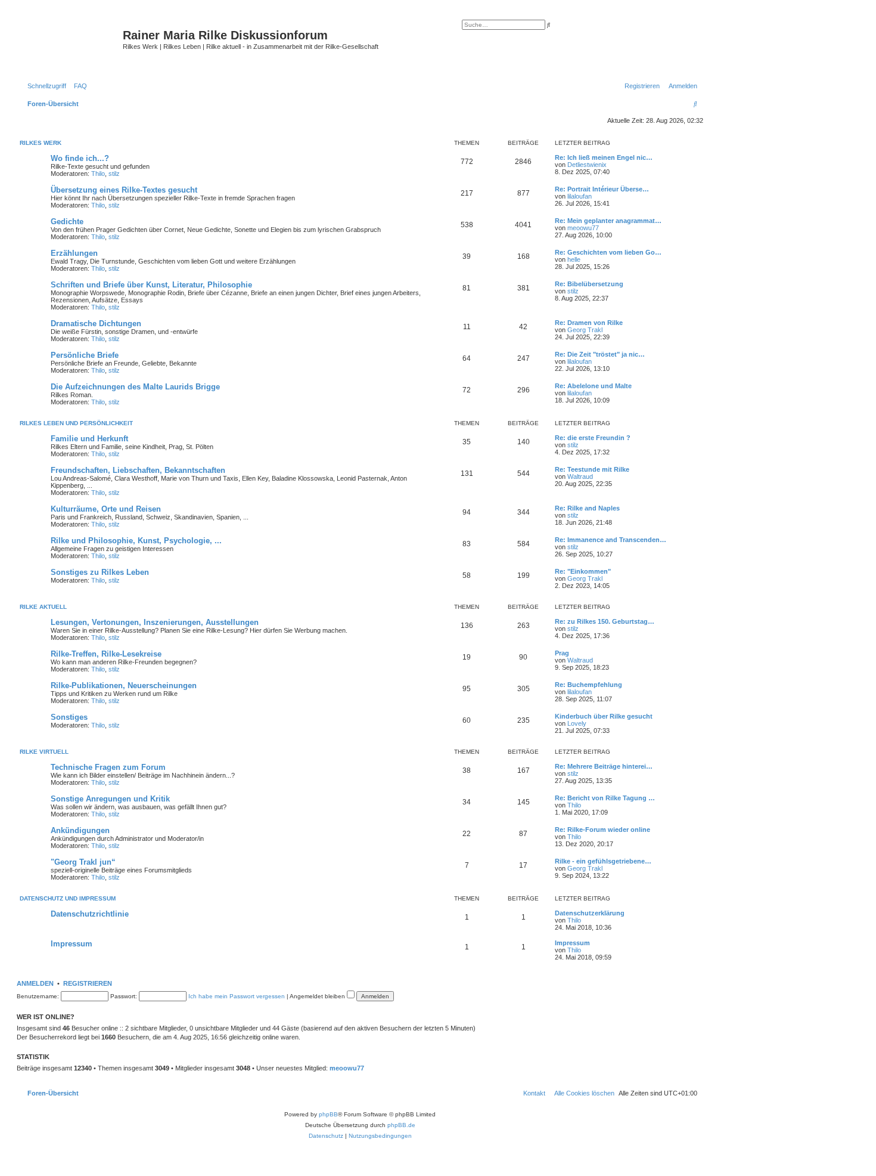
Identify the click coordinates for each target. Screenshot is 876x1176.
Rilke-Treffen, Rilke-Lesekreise (106, 653)
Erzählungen (74, 253)
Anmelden (35, 983)
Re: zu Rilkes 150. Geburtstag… (604, 621)
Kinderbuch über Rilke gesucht (604, 716)
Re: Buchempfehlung (588, 684)
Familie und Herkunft (89, 438)
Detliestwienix (587, 164)
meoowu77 (583, 227)
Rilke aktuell (43, 607)
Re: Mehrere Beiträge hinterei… (604, 766)
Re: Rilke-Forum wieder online (602, 829)
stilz (114, 173)
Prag (562, 653)
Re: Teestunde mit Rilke (592, 469)
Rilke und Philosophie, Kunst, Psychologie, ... (136, 540)
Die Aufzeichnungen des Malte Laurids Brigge (135, 386)
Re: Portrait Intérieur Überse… (602, 189)
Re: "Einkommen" (583, 571)
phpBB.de (401, 1125)
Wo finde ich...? (80, 158)
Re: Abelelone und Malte (593, 385)
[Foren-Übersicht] (71, 45)
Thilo (98, 173)
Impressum (71, 943)
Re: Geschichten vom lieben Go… (608, 252)
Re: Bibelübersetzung (589, 283)
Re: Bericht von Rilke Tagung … (605, 797)
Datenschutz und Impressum (68, 898)
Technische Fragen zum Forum (108, 767)
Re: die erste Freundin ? (592, 437)
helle (573, 259)
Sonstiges (69, 717)
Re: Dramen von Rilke (589, 322)
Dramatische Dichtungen (96, 323)
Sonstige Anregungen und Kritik (110, 798)
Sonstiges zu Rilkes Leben (100, 572)
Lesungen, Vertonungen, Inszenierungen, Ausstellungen (155, 622)
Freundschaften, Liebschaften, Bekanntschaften (138, 470)
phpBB (328, 1114)
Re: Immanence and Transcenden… (610, 539)
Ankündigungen (80, 830)
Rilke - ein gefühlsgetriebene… (603, 861)
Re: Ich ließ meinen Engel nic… (604, 157)
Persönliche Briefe (85, 355)
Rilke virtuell (44, 751)
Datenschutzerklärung (590, 913)
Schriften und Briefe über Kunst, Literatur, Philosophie (151, 284)
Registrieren (87, 983)
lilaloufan (579, 196)
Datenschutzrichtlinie (90, 913)
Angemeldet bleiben (318, 996)
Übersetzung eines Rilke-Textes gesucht (124, 189)
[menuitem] (78, 86)
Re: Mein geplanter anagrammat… (608, 220)
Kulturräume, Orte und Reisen (106, 509)
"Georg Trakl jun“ (83, 862)
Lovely (576, 723)
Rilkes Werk (40, 143)
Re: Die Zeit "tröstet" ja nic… (600, 354)
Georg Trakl (584, 329)
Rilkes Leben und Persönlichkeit (76, 423)
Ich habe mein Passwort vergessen (236, 996)
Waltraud (580, 476)
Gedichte (67, 221)
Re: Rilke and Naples (587, 508)
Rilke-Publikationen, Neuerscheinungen (124, 685)
